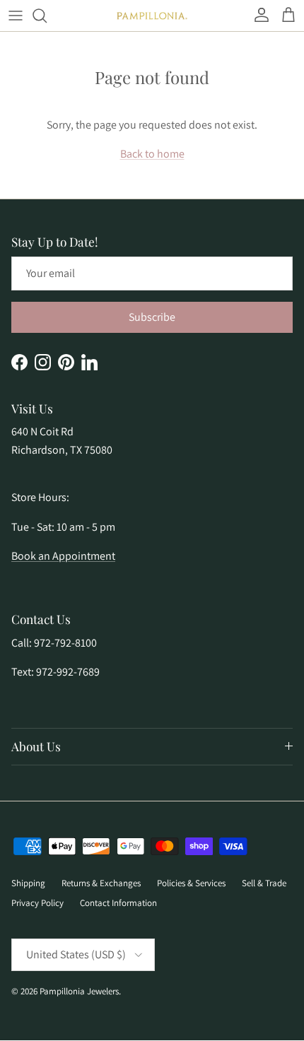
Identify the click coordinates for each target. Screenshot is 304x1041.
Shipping (28, 883)
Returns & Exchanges (101, 883)
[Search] (46, 15)
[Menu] (15, 15)
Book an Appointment (63, 555)
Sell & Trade (264, 883)
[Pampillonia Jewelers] (152, 15)
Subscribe (152, 317)
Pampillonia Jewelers (79, 991)
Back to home (152, 153)
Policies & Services (191, 883)
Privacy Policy (37, 903)
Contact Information (118, 903)
